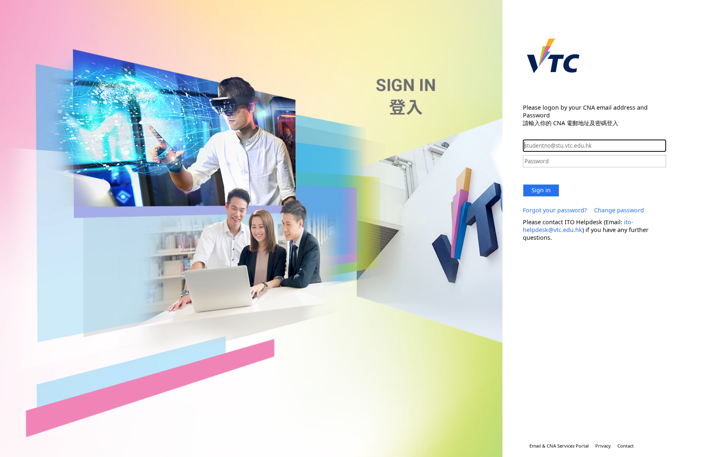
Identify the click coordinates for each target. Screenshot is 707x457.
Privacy (603, 446)
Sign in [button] (541, 190)
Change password (619, 210)
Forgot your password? (555, 210)
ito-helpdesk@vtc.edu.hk (578, 226)
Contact (625, 446)
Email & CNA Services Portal (559, 446)
